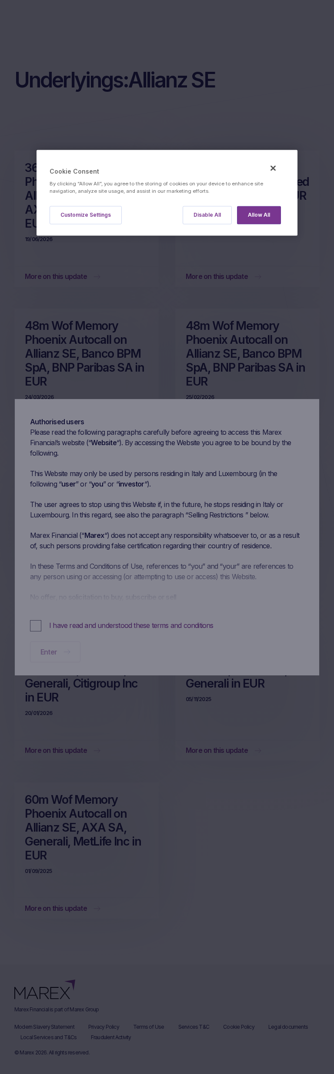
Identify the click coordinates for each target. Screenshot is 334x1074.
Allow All (259, 214)
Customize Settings (85, 214)
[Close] (273, 168)
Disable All (207, 214)
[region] (167, 193)
